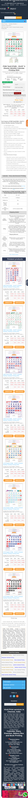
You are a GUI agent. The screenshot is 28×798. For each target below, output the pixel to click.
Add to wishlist (8, 79)
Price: (17, 100)
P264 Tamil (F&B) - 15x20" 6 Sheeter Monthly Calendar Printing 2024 (12, 286)
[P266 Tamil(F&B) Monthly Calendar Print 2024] (11, 60)
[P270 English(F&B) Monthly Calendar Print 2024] (14, 450)
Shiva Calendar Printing (19, 659)
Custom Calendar (6, 621)
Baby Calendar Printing (7, 672)
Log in (17, 4)
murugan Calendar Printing (7, 667)
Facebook (10, 696)
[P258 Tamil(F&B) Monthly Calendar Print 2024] (14, 406)
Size (4, 84)
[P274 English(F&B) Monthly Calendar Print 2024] (14, 539)
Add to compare (15, 78)
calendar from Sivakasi (6, 623)
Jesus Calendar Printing (20, 669)
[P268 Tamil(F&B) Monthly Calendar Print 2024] (16, 60)
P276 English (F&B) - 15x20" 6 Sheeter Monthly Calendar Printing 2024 (13, 597)
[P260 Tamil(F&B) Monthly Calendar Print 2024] (14, 361)
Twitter (14, 696)
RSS (17, 696)
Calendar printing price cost (8, 625)
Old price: (18, 98)
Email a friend (21, 78)
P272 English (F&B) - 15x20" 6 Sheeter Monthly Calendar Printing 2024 (13, 508)
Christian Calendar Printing (7, 669)
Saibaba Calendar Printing (20, 667)
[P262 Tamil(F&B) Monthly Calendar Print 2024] (14, 317)
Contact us (27, 123)
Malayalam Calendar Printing (8, 657)
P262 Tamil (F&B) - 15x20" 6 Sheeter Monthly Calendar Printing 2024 (12, 330)
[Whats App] (25, 794)
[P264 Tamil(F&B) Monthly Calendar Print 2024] (14, 273)
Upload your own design (8, 92)
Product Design (6, 87)
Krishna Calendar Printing (7, 662)
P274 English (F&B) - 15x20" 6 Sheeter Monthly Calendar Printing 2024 (13, 553)
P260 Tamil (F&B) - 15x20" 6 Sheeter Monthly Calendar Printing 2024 (12, 375)
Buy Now (23, 186)
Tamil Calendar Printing (7, 655)
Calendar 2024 (20, 625)
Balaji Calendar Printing (7, 664)
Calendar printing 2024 (19, 623)
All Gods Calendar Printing (7, 659)
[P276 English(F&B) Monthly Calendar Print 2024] (14, 584)
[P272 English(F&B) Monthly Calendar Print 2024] (14, 495)
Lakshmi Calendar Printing (18, 664)
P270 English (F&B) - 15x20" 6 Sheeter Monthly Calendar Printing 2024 (13, 464)
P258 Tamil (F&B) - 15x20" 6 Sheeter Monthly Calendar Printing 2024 (12, 419)
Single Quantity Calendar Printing (9, 674)
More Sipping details (14, 254)
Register (12, 4)
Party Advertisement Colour (9, 89)
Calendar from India (17, 621)
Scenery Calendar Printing (18, 672)
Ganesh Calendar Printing (19, 662)
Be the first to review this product (14, 77)
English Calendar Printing (18, 655)
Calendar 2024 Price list (13, 626)
